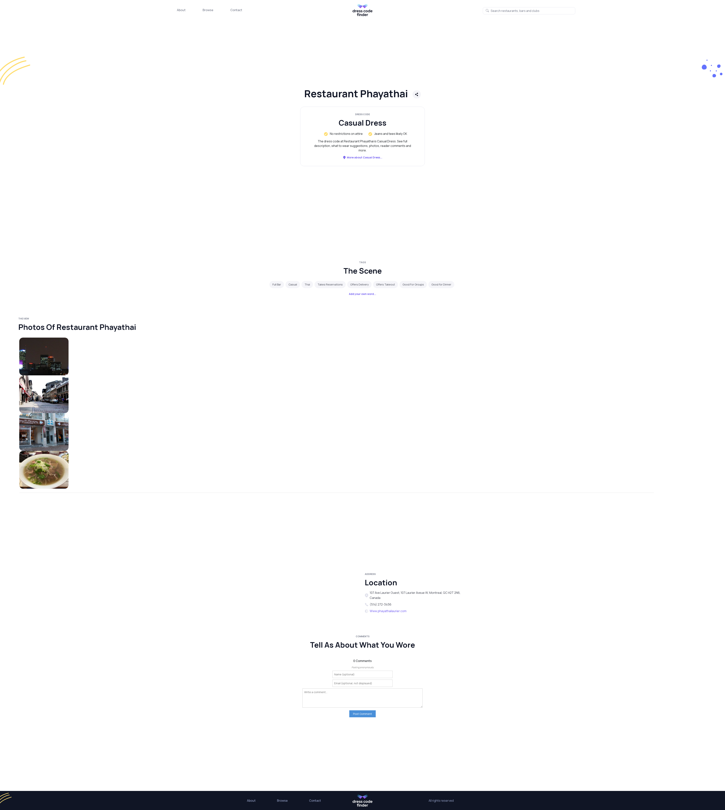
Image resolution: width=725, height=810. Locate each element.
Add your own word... (362, 294)
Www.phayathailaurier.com (388, 611)
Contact (236, 10)
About (181, 10)
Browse (208, 10)
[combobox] (529, 10)
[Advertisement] (113, 55)
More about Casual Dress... (364, 157)
